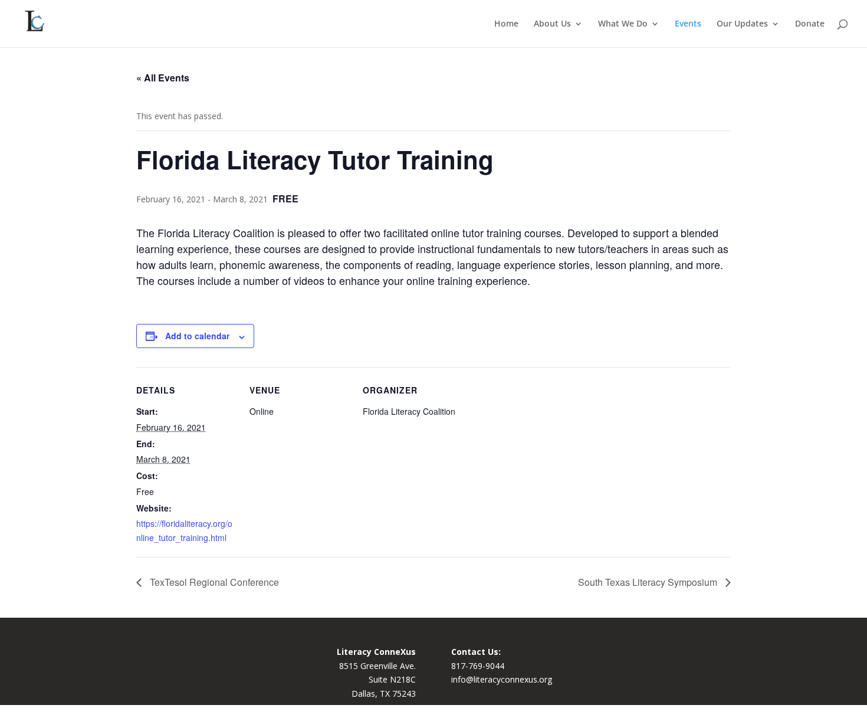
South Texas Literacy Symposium (649, 582)
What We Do (623, 24)
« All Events (162, 77)
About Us (552, 24)
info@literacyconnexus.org (501, 679)
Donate (810, 24)
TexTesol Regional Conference (213, 582)
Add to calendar (197, 336)
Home (506, 24)
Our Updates (742, 24)
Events (688, 24)
